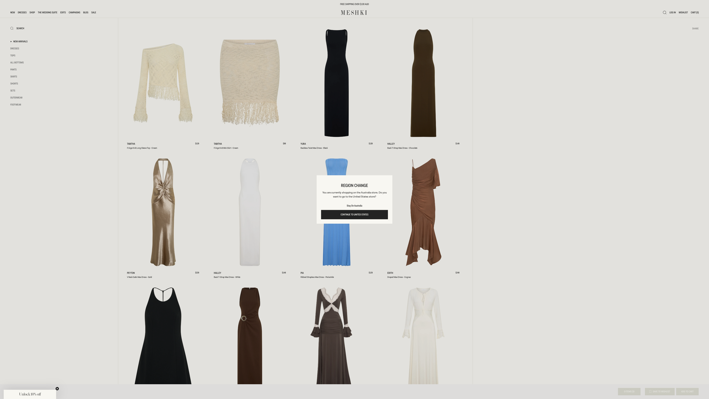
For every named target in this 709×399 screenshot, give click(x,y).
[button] (30, 394)
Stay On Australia (354, 205)
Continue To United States (355, 214)
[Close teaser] (57, 389)
